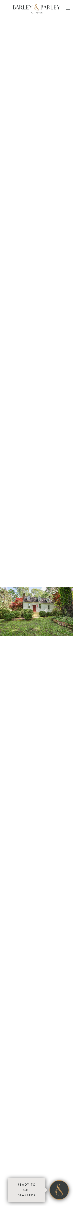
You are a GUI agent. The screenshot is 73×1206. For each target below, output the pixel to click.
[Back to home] (36, 9)
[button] (68, 8)
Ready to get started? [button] (26, 1189)
